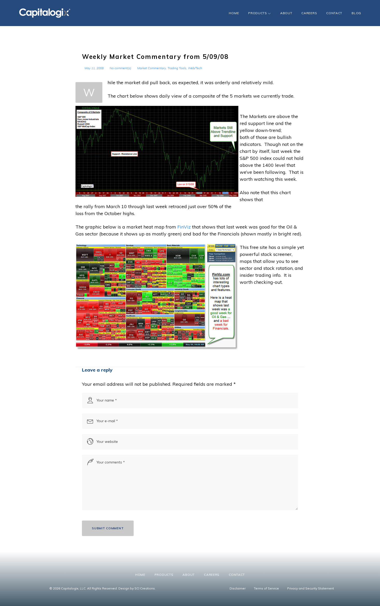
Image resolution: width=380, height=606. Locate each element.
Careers (309, 13)
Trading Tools (177, 68)
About (286, 13)
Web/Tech (195, 68)
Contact (334, 13)
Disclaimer (238, 588)
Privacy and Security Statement (310, 588)
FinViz (184, 227)
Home (234, 13)
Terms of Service (266, 588)
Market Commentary (151, 68)
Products (257, 13)
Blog (356, 13)
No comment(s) (120, 68)
